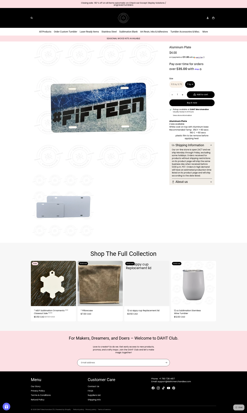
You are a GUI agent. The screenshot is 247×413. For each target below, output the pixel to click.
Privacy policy (91, 409)
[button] (192, 57)
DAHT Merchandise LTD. (46, 409)
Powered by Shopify (63, 409)
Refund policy (78, 409)
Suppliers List (94, 395)
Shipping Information (189, 145)
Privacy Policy (38, 390)
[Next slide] (72, 283)
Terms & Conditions (41, 395)
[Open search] (31, 18)
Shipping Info (94, 399)
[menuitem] (205, 32)
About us (181, 182)
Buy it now (192, 102)
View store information (182, 115)
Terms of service (104, 409)
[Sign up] (166, 362)
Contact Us (93, 386)
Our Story (36, 386)
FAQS (90, 390)
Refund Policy (37, 399)
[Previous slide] (35, 283)
